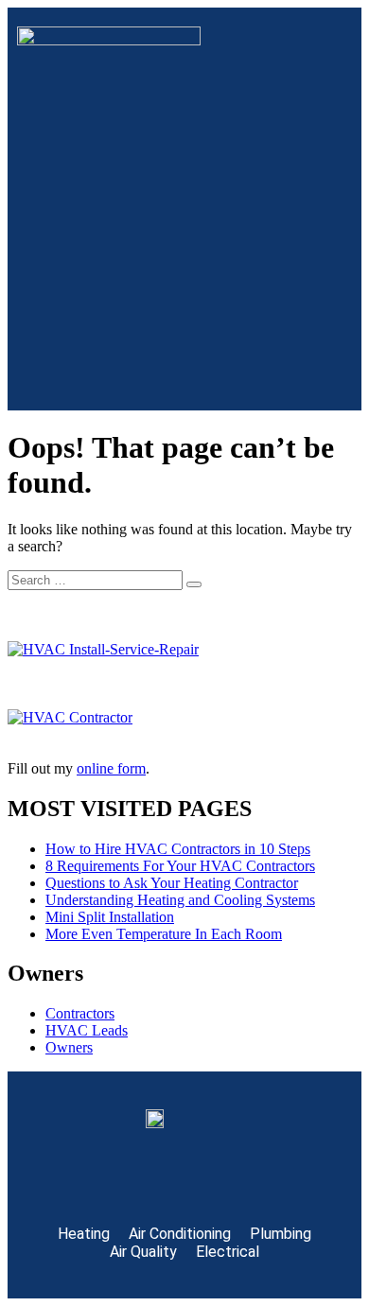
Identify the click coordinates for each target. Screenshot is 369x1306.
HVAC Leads (86, 1030)
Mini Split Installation (109, 917)
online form (111, 768)
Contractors (79, 1013)
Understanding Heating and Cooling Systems (180, 900)
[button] (184, 373)
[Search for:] (97, 579)
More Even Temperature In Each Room (163, 934)
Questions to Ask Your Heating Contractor (171, 883)
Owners (69, 1047)
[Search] (194, 584)
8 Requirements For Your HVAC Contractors (180, 866)
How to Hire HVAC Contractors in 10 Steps (177, 849)
